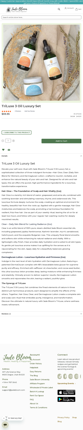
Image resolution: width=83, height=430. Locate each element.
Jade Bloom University (39, 380)
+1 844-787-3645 (9, 382)
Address (6, 369)
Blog (59, 421)
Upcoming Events (65, 383)
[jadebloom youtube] (71, 376)
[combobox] (41, 17)
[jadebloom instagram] (77, 376)
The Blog (34, 376)
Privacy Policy (63, 417)
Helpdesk (34, 368)
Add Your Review (30, 111)
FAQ (32, 400)
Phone (5, 379)
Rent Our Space (37, 396)
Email (4, 387)
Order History (36, 364)
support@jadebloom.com (13, 390)
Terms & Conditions (38, 408)
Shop (74, 417)
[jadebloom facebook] (66, 376)
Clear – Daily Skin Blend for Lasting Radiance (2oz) (27, 224)
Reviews (6, 314)
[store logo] (17, 10)
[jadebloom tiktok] (60, 376)
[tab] (41, 156)
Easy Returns (35, 372)
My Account (35, 360)
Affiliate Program (37, 384)
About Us (34, 404)
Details (4, 156)
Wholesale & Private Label (41, 388)
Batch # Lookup (37, 392)
